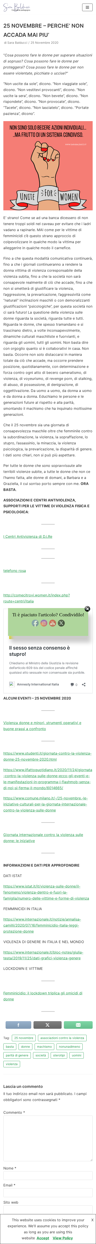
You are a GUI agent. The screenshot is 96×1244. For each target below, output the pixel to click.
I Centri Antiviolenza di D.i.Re (27, 536)
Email (9, 1185)
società (40, 1055)
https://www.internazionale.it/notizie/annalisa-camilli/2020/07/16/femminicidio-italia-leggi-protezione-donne (42, 925)
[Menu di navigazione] (87, 7)
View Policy (63, 1238)
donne (25, 1046)
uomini (76, 1055)
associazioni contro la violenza (62, 1038)
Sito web (10, 1202)
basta (10, 1046)
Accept (43, 1238)
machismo (44, 1046)
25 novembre (23, 1038)
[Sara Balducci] (16, 7)
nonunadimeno (69, 1046)
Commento (14, 1112)
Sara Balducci (17, 42)
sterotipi (59, 1055)
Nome (9, 1168)
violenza (12, 1064)
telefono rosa (14, 570)
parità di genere (17, 1055)
